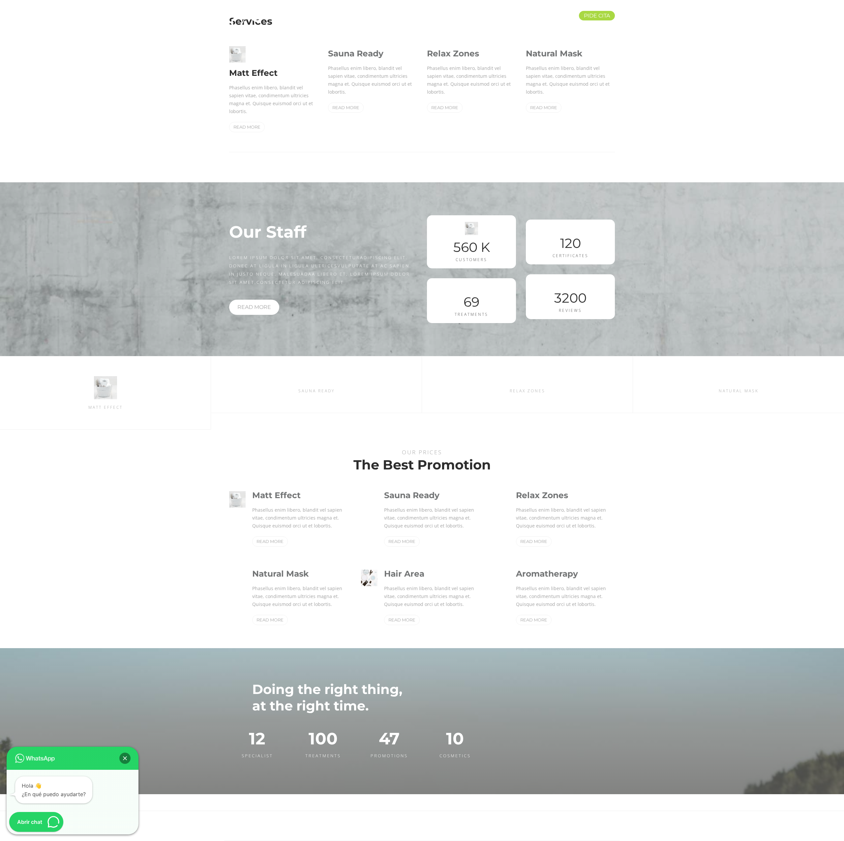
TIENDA (469, 16)
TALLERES (426, 16)
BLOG (505, 16)
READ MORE (246, 127)
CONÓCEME (546, 16)
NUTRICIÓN (379, 16)
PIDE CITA (597, 16)
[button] (125, 758)
